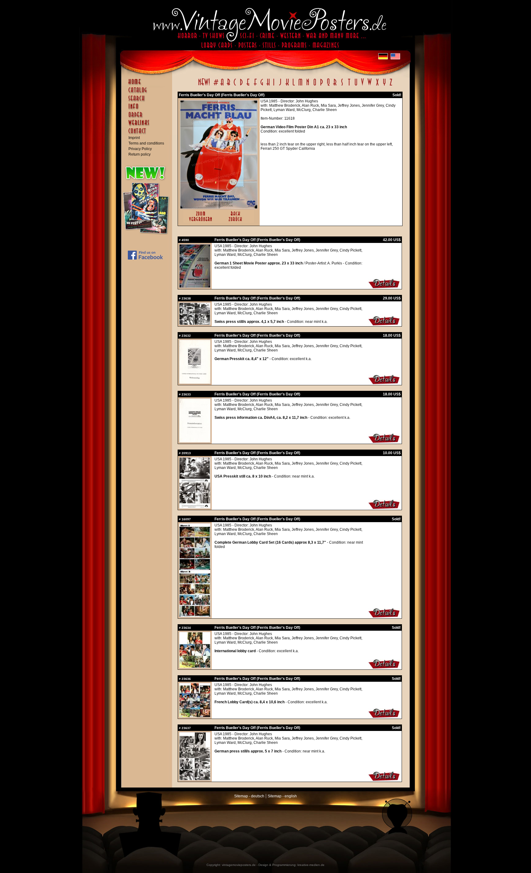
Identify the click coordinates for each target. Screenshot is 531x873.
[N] (307, 85)
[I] (273, 85)
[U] (355, 85)
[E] (248, 85)
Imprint (134, 138)
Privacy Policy (140, 149)
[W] (369, 85)
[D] (241, 85)
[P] (321, 85)
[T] (348, 85)
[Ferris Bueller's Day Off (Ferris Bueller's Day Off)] (218, 207)
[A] (222, 85)
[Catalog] (148, 93)
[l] (294, 85)
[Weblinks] (148, 126)
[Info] (148, 109)
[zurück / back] (236, 222)
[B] (228, 85)
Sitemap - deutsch (249, 796)
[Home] (148, 84)
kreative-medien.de (310, 865)
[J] (280, 85)
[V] (362, 85)
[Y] (384, 85)
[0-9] (215, 85)
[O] (314, 85)
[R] (335, 85)
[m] (300, 85)
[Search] (148, 101)
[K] (287, 85)
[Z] (391, 85)
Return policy (139, 154)
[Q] (328, 85)
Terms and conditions (146, 143)
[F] (255, 85)
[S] (341, 85)
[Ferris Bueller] (194, 286)
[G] (261, 85)
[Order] (148, 117)
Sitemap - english (282, 796)
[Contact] (148, 134)
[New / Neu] (204, 85)
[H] (268, 85)
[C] (235, 85)
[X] (377, 85)
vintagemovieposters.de (239, 865)
